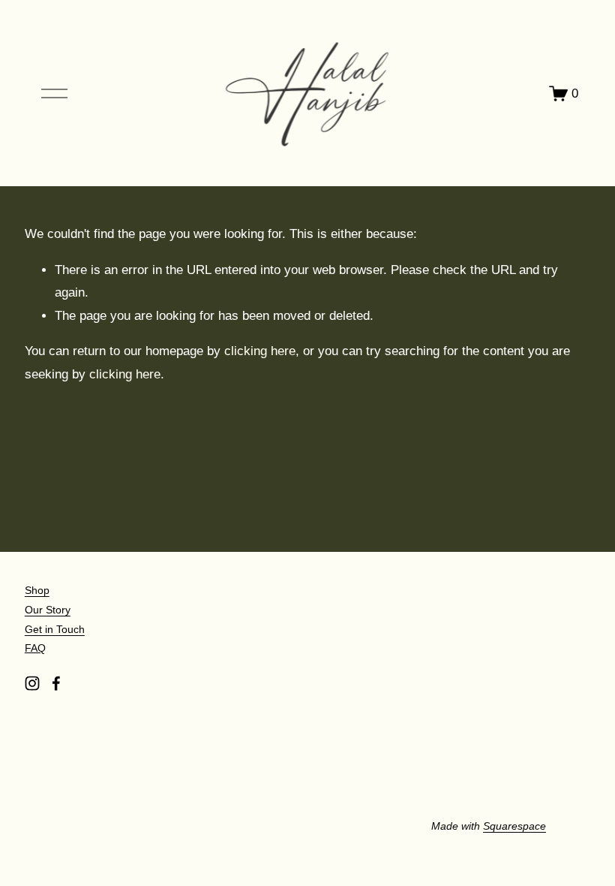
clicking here (260, 351)
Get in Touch (55, 629)
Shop (37, 590)
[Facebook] (56, 683)
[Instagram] (32, 683)
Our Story (47, 610)
